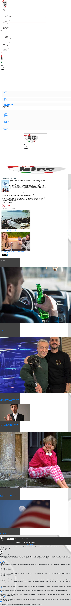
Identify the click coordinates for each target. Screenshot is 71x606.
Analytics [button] (1, 591)
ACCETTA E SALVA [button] (3, 605)
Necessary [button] (2, 561)
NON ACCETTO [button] (7, 548)
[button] (23, 30)
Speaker (5, 11)
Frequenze (6, 15)
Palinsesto (6, 14)
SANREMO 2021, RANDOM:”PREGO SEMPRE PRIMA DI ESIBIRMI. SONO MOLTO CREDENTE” (9, 425)
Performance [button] (2, 587)
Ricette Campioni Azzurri (8, 105)
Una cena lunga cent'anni (6, 204)
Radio (4, 10)
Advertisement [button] (2, 596)
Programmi (6, 35)
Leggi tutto (63, 546)
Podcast (4, 22)
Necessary (3, 562)
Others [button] (1, 601)
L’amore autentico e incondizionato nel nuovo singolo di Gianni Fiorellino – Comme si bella (9, 400)
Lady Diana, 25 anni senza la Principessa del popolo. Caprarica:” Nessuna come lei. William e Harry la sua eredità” (9, 496)
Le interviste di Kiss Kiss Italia (9, 24)
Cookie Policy (34, 544)
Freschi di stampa (7, 20)
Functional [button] (2, 583)
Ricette (5, 21)
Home (4, 9)
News (4, 17)
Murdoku (3, 206)
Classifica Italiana (6, 27)
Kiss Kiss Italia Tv (6, 28)
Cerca (2, 65)
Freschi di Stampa (7, 23)
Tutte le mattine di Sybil (6, 205)
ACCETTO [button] (2, 548)
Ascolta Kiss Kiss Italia (8, 16)
